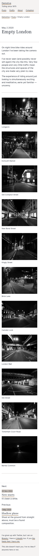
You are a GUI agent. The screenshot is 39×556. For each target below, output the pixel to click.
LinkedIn (19, 538)
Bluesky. (5, 538)
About (20, 10)
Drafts (12, 10)
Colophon (30, 10)
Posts (4, 10)
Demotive (6, 3)
